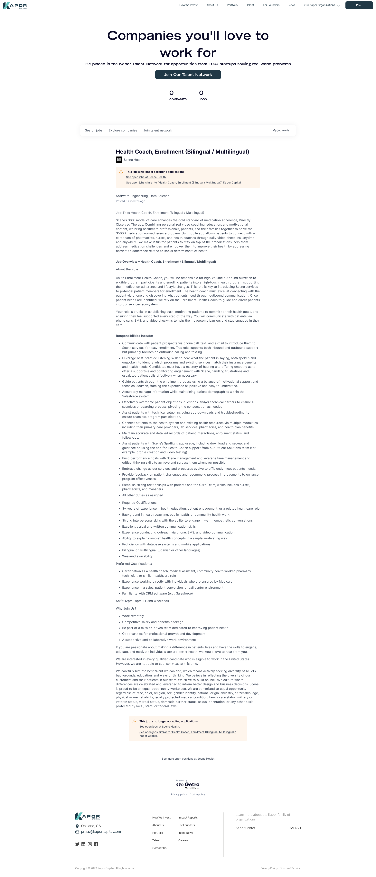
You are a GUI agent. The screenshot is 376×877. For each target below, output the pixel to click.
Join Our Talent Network (188, 74)
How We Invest (161, 817)
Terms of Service (290, 868)
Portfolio (157, 833)
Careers (183, 840)
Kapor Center (245, 828)
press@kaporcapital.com (101, 832)
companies (123, 130)
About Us (158, 825)
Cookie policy (197, 794)
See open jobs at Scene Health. (146, 177)
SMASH (295, 828)
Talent (156, 840)
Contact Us (159, 848)
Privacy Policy (269, 868)
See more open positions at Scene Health (188, 758)
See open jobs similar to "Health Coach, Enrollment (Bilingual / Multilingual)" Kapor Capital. (183, 182)
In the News (185, 833)
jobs (93, 130)
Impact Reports (188, 817)
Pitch (359, 5)
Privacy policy (179, 794)
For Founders (186, 825)
